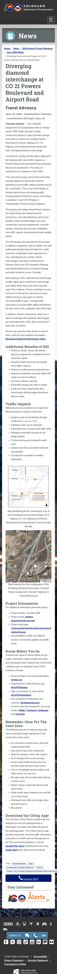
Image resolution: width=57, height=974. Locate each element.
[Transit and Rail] (24, 924)
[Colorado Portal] (25, 971)
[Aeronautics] (31, 924)
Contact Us (15, 935)
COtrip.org (16, 680)
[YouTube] (32, 942)
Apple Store (12, 850)
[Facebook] (6, 942)
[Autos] (44, 924)
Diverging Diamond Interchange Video (26, 339)
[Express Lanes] (8, 924)
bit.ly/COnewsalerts (21, 695)
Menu (52, 20)
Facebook (31, 710)
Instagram (43, 710)
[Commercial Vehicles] (5, 929)
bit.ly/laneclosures (30, 703)
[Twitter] (12, 942)
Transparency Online (15, 964)
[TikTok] (25, 942)
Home (7, 48)
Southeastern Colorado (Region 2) (20, 867)
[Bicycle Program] (18, 924)
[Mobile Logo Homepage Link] (28, 7)
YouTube (20, 714)
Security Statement (38, 960)
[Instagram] (19, 942)
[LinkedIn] (38, 942)
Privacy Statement (13, 960)
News (16, 48)
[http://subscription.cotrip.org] (28, 897)
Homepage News (19, 863)
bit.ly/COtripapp (19, 687)
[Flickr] (51, 942)
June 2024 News (15, 52)
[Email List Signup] (45, 942)
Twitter (21, 710)
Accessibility (40, 956)
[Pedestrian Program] (51, 924)
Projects (39, 867)
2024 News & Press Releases (37, 48)
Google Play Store (15, 846)
